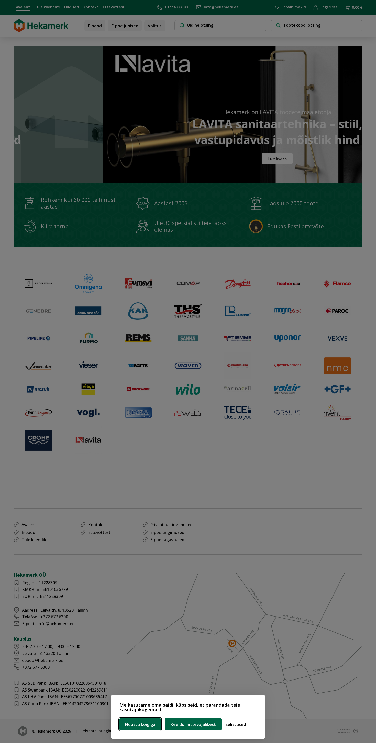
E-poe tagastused (167, 540)
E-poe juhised (125, 26)
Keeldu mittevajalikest (193, 724)
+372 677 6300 (176, 7)
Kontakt (90, 7)
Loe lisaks (229, 158)
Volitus (155, 26)
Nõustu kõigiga (140, 724)
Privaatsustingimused (171, 524)
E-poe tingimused (167, 532)
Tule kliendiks (47, 7)
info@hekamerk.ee (221, 7)
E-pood (95, 26)
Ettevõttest (114, 7)
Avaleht (23, 7)
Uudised (71, 7)
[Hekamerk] (41, 30)
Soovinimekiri (293, 7)
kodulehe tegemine (343, 731)
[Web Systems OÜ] (354, 731)
